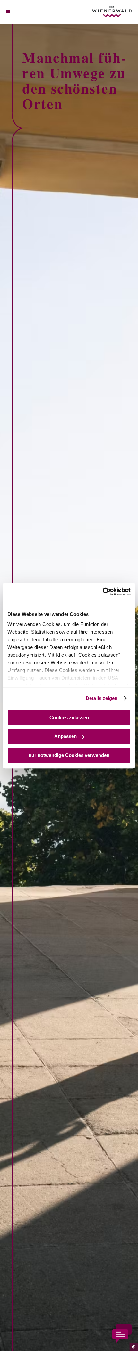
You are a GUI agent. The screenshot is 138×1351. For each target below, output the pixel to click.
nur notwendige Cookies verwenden (69, 755)
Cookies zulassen (69, 717)
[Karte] (18, 11)
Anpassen (65, 736)
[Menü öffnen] (8, 11)
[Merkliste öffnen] (23, 11)
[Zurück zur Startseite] (112, 11)
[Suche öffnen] (28, 11)
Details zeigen (101, 698)
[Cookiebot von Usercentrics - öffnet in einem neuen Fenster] (102, 591)
